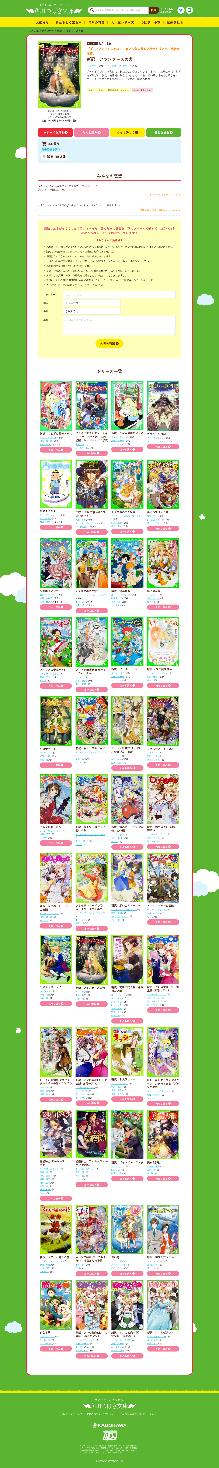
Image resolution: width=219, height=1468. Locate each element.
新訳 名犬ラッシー (123, 1079)
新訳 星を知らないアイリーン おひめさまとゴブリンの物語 (163, 1083)
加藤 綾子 (81, 1265)
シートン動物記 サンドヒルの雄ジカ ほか (126, 749)
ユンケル (44, 837)
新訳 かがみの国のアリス (127, 433)
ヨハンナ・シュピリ (49, 673)
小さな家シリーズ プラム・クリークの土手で (89, 907)
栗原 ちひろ (153, 598)
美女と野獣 (153, 1162)
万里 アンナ (46, 677)
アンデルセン (117, 834)
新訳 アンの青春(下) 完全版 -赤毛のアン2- (91, 1081)
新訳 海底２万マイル (160, 1257)
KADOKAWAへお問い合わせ (102, 1414)
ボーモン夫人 (153, 1166)
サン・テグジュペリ (49, 515)
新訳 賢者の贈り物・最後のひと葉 (127, 988)
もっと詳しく (126, 132)
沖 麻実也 (81, 526)
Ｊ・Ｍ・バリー (118, 673)
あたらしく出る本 (68, 22)
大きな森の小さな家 (123, 512)
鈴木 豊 (151, 1169)
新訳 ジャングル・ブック (127, 1162)
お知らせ (42, 22)
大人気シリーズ (122, 22)
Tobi (78, 1268)
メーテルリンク (118, 1264)
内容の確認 (107, 343)
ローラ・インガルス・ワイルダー (127, 516)
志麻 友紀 (81, 519)
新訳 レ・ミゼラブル (160, 1332)
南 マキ (151, 841)
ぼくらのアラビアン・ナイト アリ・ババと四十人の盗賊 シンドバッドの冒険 (92, 436)
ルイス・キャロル (48, 437)
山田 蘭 (115, 1169)
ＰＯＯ (114, 841)
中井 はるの (153, 913)
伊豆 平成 (152, 516)
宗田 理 (80, 444)
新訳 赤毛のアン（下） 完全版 (56, 907)
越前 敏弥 (81, 680)
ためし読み (89, 132)
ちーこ (150, 916)
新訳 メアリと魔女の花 (54, 1257)
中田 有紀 (45, 1268)
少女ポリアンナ (49, 591)
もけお (79, 762)
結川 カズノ (153, 523)
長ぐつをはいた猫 (157, 512)
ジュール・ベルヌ (155, 1261)
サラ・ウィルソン (155, 438)
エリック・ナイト (119, 1083)
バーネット (152, 595)
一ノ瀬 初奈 (82, 1350)
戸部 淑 (115, 920)
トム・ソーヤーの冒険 (160, 905)
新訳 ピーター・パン (124, 669)
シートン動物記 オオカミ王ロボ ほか (91, 671)
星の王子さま (48, 511)
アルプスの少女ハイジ (53, 670)
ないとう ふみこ (119, 916)
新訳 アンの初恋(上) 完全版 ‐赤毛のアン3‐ (91, 1334)
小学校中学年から (142, 90)
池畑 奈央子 (46, 1175)
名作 (91, 90)
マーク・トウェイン (156, 910)
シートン (80, 677)
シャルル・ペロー (155, 519)
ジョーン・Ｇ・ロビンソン (123, 909)
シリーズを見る (53, 132)
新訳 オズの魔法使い (159, 669)
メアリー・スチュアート (51, 1261)
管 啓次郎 (45, 518)
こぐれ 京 (116, 1261)
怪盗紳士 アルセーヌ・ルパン (55, 1163)
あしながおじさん (50, 827)
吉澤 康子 (116, 1012)
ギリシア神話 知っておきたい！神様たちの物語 (91, 1258)
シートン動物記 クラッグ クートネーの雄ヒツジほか (56, 1081)
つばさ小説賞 (150, 22)
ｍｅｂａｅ (116, 680)
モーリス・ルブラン (49, 1169)
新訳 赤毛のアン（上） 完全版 (163, 828)
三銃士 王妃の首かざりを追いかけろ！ (91, 513)
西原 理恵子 (46, 522)
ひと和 (150, 1173)
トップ (29, 31)
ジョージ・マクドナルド (158, 1091)
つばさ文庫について (71, 1414)
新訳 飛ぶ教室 (120, 591)
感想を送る (161, 132)
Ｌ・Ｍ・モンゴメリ (156, 834)
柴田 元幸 (152, 676)
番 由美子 (152, 1264)
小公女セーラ (48, 749)
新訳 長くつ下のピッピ (90, 748)
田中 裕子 (45, 1189)
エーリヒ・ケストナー (121, 594)
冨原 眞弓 (81, 759)
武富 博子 (116, 1001)
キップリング (117, 1166)
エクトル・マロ (47, 1336)
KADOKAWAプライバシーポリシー (140, 1414)
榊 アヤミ (152, 1004)
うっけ (43, 680)
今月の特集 (96, 22)
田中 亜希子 (117, 1005)
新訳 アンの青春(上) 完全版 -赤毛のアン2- (163, 988)
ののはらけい (117, 1268)
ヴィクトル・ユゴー (156, 1336)
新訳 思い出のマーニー (126, 905)
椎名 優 (115, 526)
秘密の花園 (153, 591)
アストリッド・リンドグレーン (90, 752)
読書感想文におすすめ (118, 90)
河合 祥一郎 (46, 441)
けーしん (151, 1268)
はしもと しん (83, 448)
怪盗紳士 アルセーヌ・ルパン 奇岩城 (92, 1163)
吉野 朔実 (152, 680)
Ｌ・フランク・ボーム (157, 673)
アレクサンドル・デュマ (87, 523)
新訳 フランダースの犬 (70, 31)
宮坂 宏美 (116, 1008)
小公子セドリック (50, 987)
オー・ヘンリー (118, 995)
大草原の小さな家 (86, 591)
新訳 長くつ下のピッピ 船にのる (92, 828)
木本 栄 (115, 601)
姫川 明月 (81, 684)
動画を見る (175, 22)
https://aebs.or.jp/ (114, 1452)
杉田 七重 (45, 756)
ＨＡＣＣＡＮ (153, 759)
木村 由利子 (46, 598)
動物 (100, 90)
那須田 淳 (116, 598)
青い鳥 (115, 1257)
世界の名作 (48, 31)
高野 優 (44, 1172)
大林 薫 (44, 1186)
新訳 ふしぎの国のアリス (56, 433)
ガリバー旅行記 (156, 434)
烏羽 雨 (127, 65)
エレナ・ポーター (48, 594)
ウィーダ (91, 65)
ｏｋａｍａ (45, 444)
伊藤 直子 (45, 1179)
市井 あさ (152, 1343)
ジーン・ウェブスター (50, 830)
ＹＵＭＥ (44, 1271)
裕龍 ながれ (117, 1093)
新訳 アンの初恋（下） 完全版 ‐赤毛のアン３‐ (127, 1334)
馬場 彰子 (116, 1090)
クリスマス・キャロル (160, 749)
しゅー (43, 1193)
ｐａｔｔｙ (116, 605)
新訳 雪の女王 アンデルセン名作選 (127, 828)
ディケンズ (152, 752)
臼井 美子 (45, 1182)
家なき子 (45, 1332)
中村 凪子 (111, 65)
